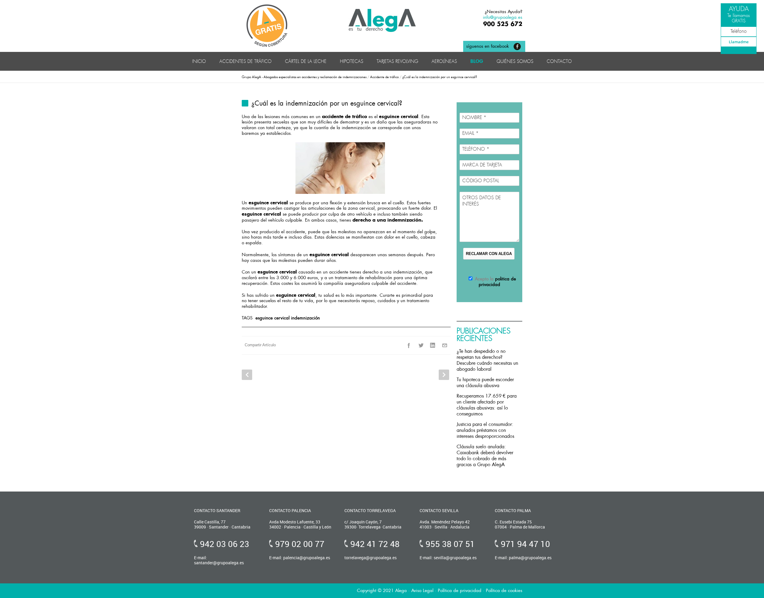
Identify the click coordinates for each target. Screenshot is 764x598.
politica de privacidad (497, 282)
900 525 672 (502, 23)
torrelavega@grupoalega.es (370, 557)
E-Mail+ (445, 345)
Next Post (444, 375)
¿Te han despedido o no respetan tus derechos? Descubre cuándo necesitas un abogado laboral (487, 360)
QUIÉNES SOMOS (515, 61)
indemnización (305, 318)
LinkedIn (433, 345)
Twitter (421, 345)
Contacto (559, 61)
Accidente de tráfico (384, 77)
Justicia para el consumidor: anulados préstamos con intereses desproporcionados (485, 430)
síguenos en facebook (487, 46)
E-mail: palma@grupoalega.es (523, 557)
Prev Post (247, 375)
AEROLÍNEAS (444, 61)
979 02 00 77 (299, 544)
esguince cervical (272, 318)
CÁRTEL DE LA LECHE (305, 61)
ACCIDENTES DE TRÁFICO (245, 61)
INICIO (199, 61)
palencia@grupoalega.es (306, 557)
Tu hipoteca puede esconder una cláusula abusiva (485, 382)
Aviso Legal (422, 591)
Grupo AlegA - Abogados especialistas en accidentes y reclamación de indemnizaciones (304, 77)
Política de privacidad (459, 591)
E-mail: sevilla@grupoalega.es (448, 557)
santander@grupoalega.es (219, 562)
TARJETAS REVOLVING (397, 61)
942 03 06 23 (224, 544)
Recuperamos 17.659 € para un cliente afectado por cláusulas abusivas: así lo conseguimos (487, 405)
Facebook (409, 345)
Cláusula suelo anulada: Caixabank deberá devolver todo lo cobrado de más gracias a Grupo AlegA (485, 456)
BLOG (476, 61)
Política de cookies (504, 591)
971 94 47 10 (525, 544)
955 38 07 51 (450, 544)
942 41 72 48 (375, 544)
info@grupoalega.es (502, 17)
